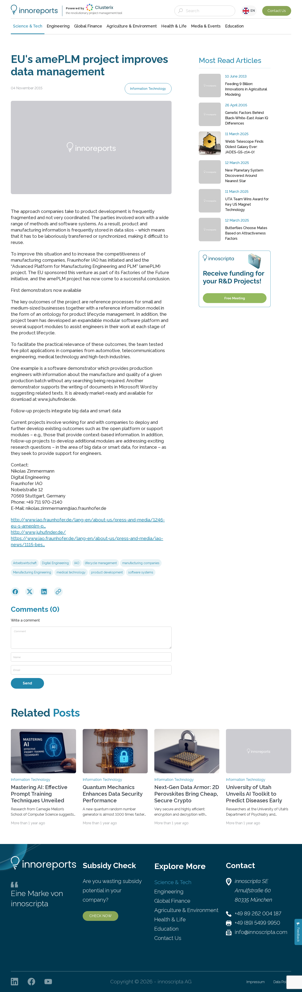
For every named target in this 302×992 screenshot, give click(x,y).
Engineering (168, 891)
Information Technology (148, 88)
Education (166, 929)
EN (252, 10)
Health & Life (170, 919)
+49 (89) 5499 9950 (257, 923)
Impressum (256, 982)
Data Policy (282, 982)
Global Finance (172, 901)
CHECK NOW (100, 916)
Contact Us (277, 11)
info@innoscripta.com (261, 932)
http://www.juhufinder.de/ (38, 532)
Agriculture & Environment (186, 910)
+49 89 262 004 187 (258, 913)
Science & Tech (172, 882)
